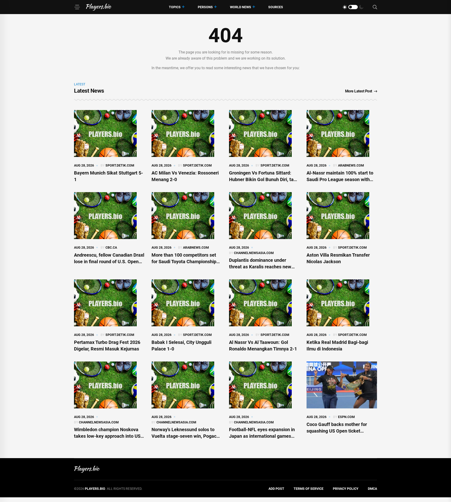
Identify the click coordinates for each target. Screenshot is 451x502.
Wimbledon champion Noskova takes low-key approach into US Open (107, 436)
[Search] (375, 7)
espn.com (346, 417)
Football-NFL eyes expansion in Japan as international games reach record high (262, 436)
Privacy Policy (345, 489)
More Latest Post (358, 91)
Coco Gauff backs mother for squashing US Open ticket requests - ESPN (337, 431)
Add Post (276, 489)
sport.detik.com (119, 165)
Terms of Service (308, 489)
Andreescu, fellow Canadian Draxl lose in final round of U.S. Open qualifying (109, 261)
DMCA (372, 489)
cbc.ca (111, 247)
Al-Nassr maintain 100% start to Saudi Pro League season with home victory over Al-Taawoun (340, 179)
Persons (205, 7)
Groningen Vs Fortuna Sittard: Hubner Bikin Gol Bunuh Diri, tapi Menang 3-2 (263, 179)
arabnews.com (351, 165)
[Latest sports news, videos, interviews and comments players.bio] (98, 7)
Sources (275, 7)
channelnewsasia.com (254, 253)
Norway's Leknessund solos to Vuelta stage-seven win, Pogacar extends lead (186, 436)
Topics (175, 7)
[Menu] (77, 7)
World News (240, 7)
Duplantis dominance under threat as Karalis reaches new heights (260, 266)
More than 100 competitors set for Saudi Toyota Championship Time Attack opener (184, 261)
